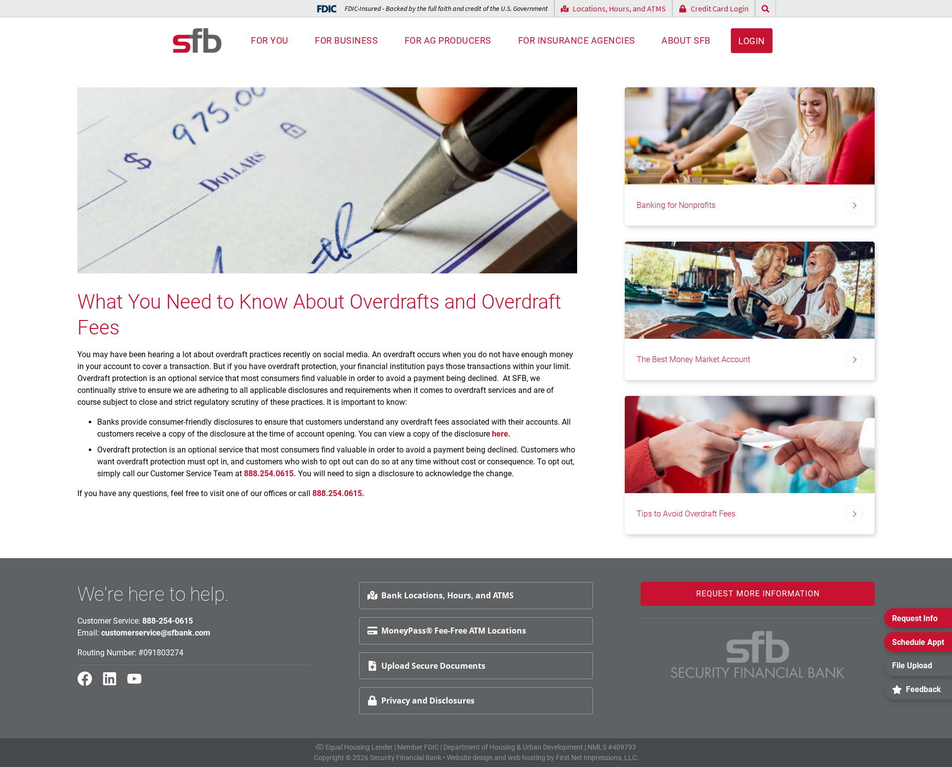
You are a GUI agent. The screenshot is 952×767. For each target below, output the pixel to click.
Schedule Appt (918, 642)
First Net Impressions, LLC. (597, 758)
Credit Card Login (720, 8)
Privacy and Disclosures (428, 700)
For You (270, 40)
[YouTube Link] (138, 683)
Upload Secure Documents (433, 665)
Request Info (915, 618)
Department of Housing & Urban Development (513, 747)
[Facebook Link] (88, 683)
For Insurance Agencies (576, 40)
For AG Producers (448, 40)
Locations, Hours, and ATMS (619, 8)
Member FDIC (418, 747)
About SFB (686, 40)
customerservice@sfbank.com (155, 633)
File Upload (912, 665)
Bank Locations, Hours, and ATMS (447, 595)
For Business (346, 40)
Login (751, 41)
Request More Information (758, 593)
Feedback (923, 689)
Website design (470, 758)
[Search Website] (765, 8)
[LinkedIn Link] (113, 683)
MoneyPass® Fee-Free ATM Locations (453, 630)
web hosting (526, 758)
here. (501, 434)
